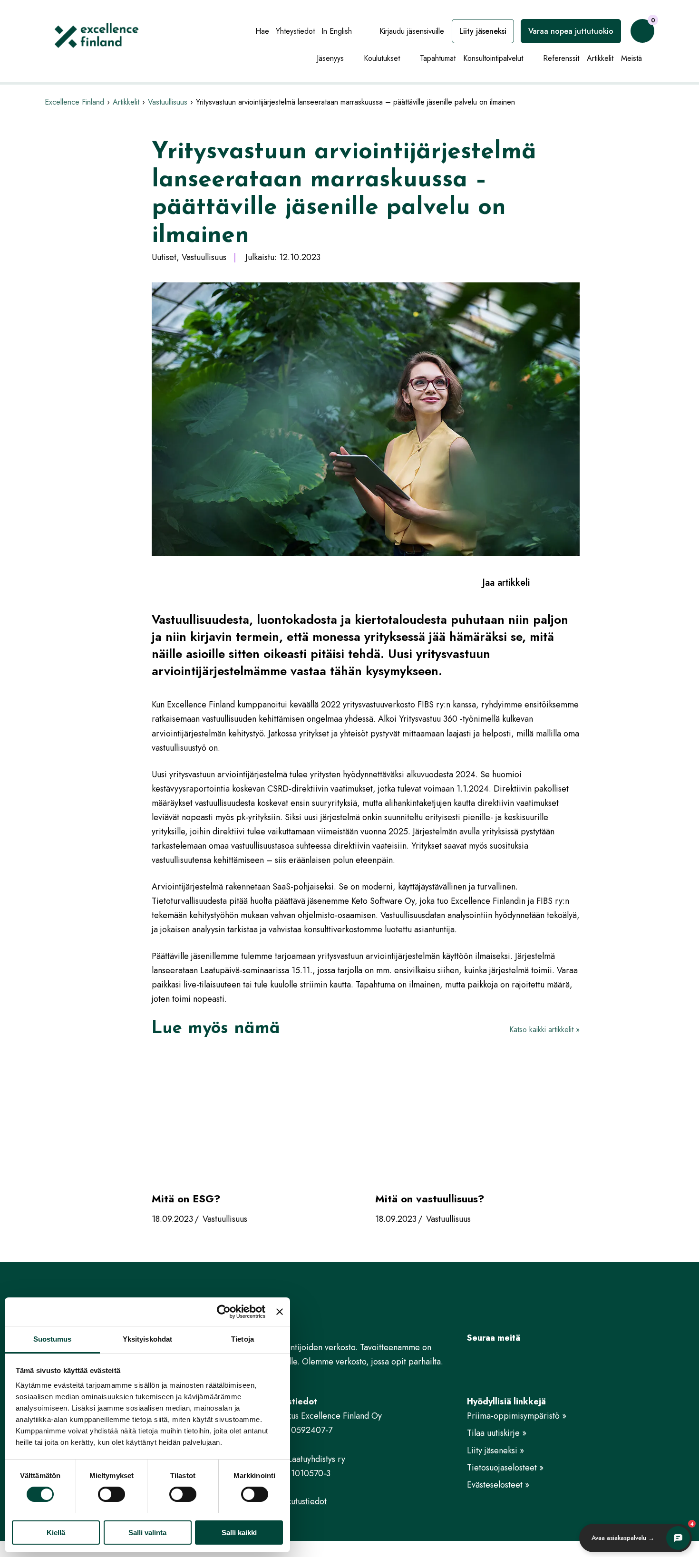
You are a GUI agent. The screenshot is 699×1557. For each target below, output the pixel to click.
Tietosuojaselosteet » (505, 1467)
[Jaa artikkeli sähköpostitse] (575, 581)
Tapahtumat (438, 58)
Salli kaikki (239, 1532)
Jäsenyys (330, 58)
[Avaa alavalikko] (351, 59)
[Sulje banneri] (279, 1311)
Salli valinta (147, 1532)
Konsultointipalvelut (493, 58)
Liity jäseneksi (482, 31)
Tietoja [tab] (242, 1339)
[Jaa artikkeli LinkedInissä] (558, 581)
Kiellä (56, 1532)
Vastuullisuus (167, 102)
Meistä (631, 58)
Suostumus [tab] (52, 1339)
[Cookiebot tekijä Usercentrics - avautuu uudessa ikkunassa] (223, 1312)
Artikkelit (600, 58)
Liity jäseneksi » (495, 1450)
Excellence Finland (74, 102)
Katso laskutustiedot (291, 1501)
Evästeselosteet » (498, 1485)
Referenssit (561, 58)
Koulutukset (382, 58)
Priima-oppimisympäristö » (516, 1416)
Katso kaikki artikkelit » (544, 1029)
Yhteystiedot (295, 31)
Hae (262, 31)
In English (336, 31)
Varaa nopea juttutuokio (570, 31)
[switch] (111, 1494)
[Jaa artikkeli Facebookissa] (541, 581)
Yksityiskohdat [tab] (147, 1339)
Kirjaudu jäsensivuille (411, 31)
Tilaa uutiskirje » (496, 1433)
